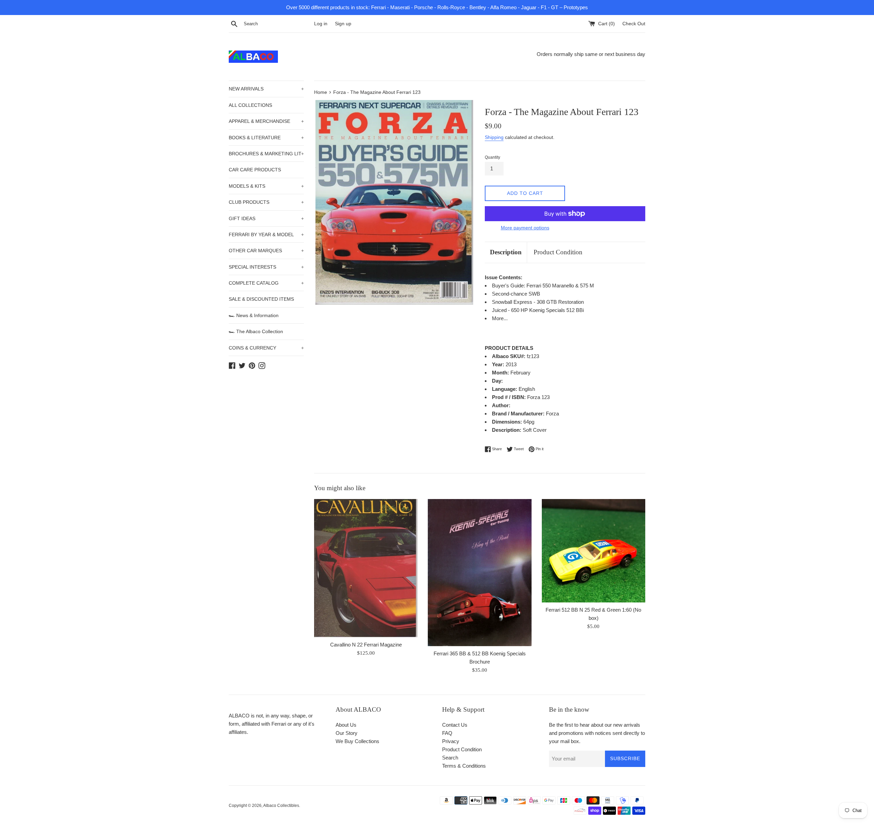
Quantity (492, 157)
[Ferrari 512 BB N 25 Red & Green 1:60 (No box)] (593, 550)
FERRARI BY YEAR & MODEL (266, 234)
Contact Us (454, 725)
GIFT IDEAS (266, 218)
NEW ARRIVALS (266, 88)
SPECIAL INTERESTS (266, 267)
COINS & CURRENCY (266, 348)
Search (450, 757)
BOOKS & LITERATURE (266, 137)
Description (506, 252)
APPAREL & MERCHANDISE (266, 121)
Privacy (450, 741)
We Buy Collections (357, 741)
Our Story (346, 733)
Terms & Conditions (464, 766)
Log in (320, 23)
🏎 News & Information (254, 315)
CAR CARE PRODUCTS (255, 169)
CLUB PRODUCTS (266, 202)
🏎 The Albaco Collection (256, 331)
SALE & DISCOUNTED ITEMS (261, 299)
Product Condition (558, 252)
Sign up (343, 23)
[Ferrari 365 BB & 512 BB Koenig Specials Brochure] (479, 572)
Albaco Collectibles (281, 805)
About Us (346, 725)
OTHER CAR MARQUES (266, 250)
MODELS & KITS (266, 186)
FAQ (447, 733)
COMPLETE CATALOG (266, 283)
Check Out (633, 23)
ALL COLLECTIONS (250, 105)
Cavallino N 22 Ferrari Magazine (366, 645)
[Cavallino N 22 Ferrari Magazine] (366, 568)
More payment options (525, 227)
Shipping (494, 137)
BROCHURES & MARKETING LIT (266, 153)
